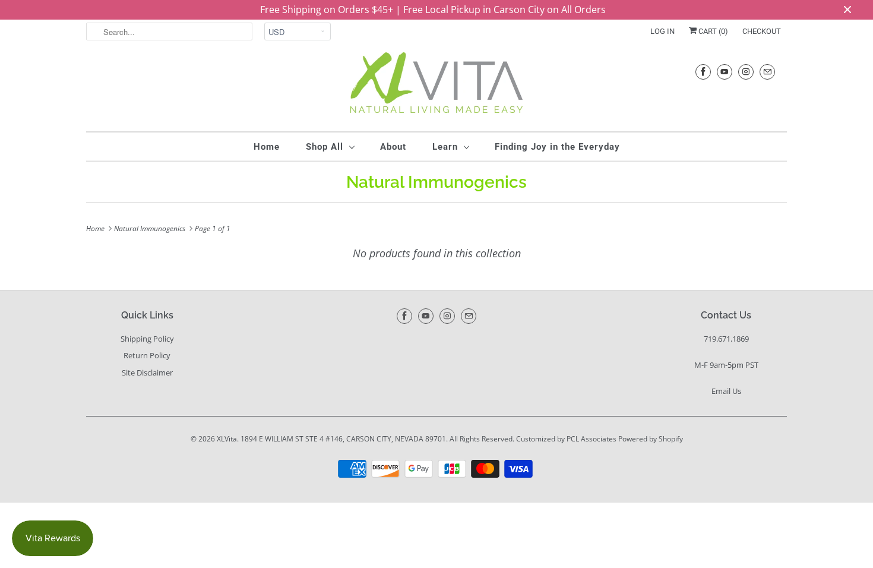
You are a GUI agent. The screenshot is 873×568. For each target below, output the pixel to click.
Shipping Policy (147, 338)
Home (267, 146)
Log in (662, 31)
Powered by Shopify (650, 439)
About (393, 146)
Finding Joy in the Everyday (557, 146)
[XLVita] (436, 85)
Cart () (712, 31)
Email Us (726, 391)
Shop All (324, 146)
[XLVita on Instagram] (746, 71)
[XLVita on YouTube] (724, 71)
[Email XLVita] (767, 71)
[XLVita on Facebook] (703, 71)
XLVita (227, 439)
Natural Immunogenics (436, 182)
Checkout (761, 31)
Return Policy (147, 355)
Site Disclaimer (147, 372)
